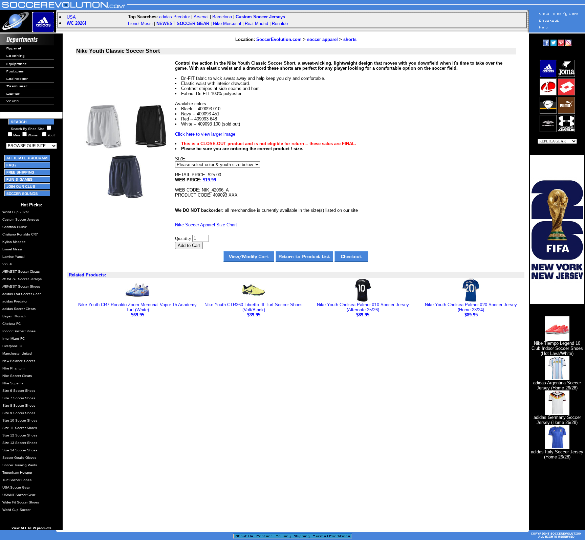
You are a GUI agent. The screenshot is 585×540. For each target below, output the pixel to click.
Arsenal (201, 16)
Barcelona (222, 16)
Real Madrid (256, 23)
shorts (349, 39)
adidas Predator (174, 16)
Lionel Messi (140, 23)
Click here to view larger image (205, 134)
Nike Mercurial (227, 23)
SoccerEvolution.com (279, 39)
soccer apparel (322, 39)
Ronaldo (280, 23)
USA (71, 17)
